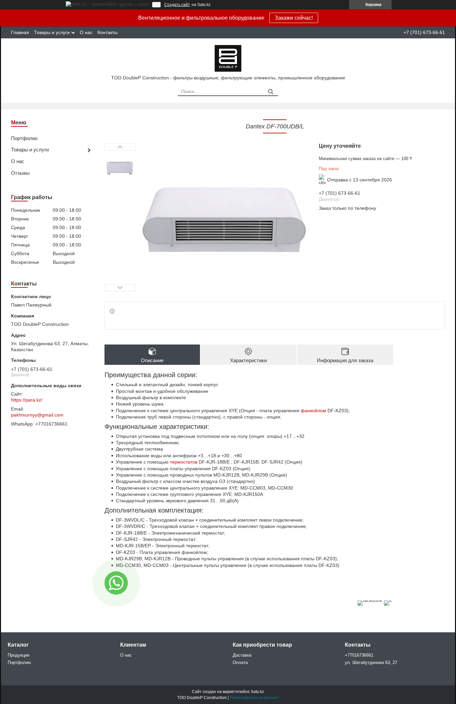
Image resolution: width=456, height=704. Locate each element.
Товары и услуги (52, 32)
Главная (20, 32)
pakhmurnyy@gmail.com (37, 415)
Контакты (107, 32)
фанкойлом (313, 410)
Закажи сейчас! (294, 18)
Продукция (18, 655)
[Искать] (270, 92)
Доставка (242, 655)
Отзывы (20, 173)
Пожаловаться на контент (254, 697)
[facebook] (370, 600)
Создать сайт (177, 4)
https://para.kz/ (26, 400)
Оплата (240, 662)
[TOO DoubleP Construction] (228, 58)
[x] (388, 600)
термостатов (183, 462)
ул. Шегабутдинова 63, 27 (371, 662)
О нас (86, 32)
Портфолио (24, 138)
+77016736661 (359, 655)
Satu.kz (257, 691)
